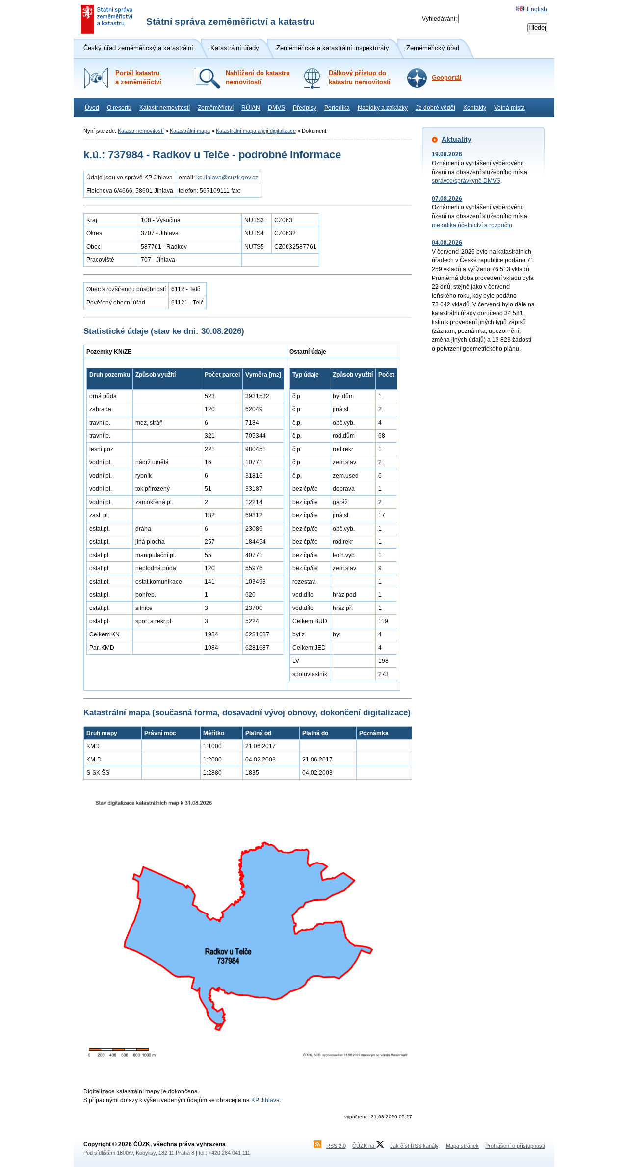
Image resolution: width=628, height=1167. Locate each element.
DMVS (276, 107)
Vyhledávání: (439, 18)
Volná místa (509, 107)
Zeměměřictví (216, 107)
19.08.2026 (447, 154)
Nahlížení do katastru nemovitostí (258, 78)
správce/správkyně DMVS (466, 181)
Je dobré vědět (435, 107)
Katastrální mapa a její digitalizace (256, 131)
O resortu (119, 107)
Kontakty (474, 107)
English (537, 9)
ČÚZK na (364, 1146)
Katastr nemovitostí (164, 107)
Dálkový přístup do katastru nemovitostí (360, 78)
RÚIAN (250, 107)
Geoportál (447, 78)
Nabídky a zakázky (383, 107)
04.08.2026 (447, 242)
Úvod (92, 107)
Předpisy (304, 107)
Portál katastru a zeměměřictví (138, 78)
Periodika (337, 107)
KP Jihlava (265, 1100)
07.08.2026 (447, 198)
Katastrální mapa (190, 131)
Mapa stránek (462, 1146)
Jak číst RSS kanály (414, 1146)
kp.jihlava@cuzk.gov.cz (227, 177)
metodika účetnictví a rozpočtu (472, 225)
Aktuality (456, 139)
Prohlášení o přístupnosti (515, 1146)
